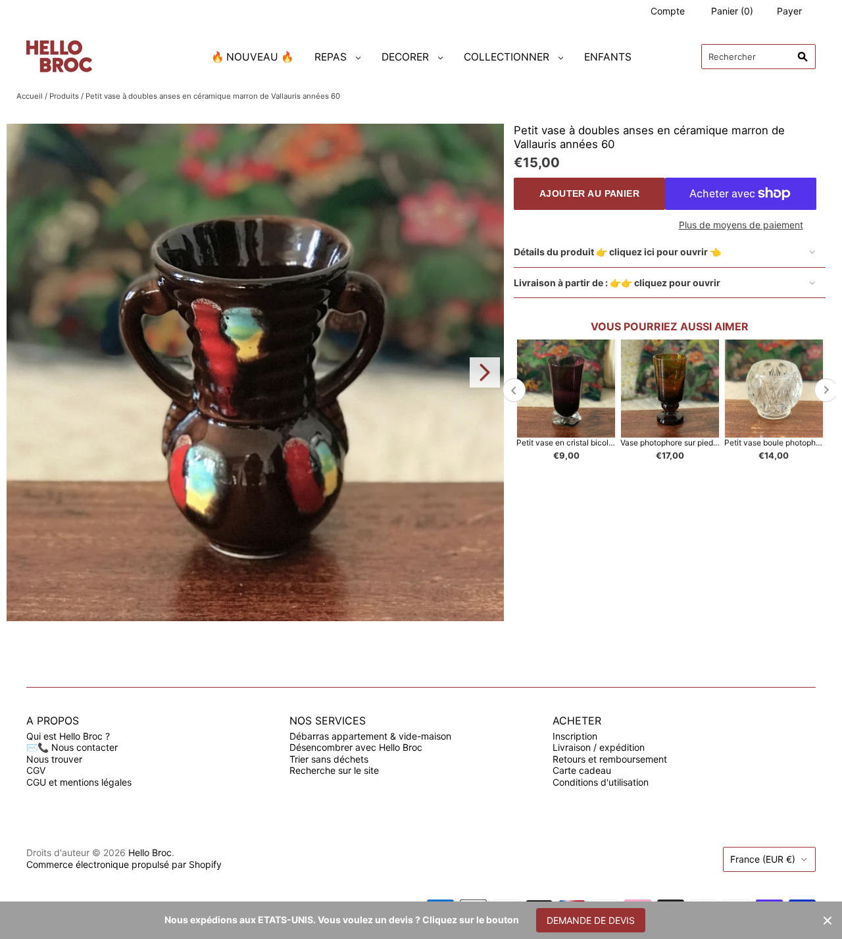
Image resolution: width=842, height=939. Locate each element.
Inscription (575, 736)
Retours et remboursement (610, 759)
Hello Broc (150, 852)
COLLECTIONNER (506, 57)
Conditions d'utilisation (601, 782)
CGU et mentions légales (79, 782)
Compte (668, 10)
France (762, 859)
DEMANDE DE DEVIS (591, 920)
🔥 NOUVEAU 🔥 (252, 57)
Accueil (29, 96)
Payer (789, 10)
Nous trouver (54, 759)
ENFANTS (608, 57)
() (732, 10)
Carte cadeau (582, 770)
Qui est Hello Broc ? (68, 736)
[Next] (485, 372)
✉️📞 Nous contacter (72, 747)
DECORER (405, 57)
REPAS (330, 57)
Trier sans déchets (328, 759)
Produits (64, 96)
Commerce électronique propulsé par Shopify (124, 864)
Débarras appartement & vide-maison (370, 736)
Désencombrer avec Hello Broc (355, 747)
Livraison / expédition (599, 747)
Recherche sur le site (334, 770)
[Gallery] (255, 372)
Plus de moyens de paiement (741, 224)
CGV (35, 770)
